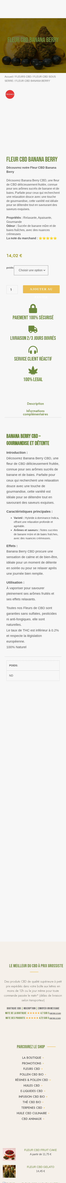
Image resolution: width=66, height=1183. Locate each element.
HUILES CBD (31, 1085)
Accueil (9, 76)
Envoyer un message (48, 1008)
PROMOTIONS (31, 1063)
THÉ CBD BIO (32, 1102)
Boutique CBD (14, 1008)
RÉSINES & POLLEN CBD (31, 1080)
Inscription (29, 1008)
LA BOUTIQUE (31, 1058)
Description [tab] (35, 403)
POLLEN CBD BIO (31, 1074)
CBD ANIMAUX (32, 1119)
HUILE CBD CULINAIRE (32, 1113)
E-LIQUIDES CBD (32, 1091)
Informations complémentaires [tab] (35, 412)
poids (10, 267)
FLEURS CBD (23, 76)
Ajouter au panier (41, 290)
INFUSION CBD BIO (32, 1097)
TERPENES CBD (31, 1108)
